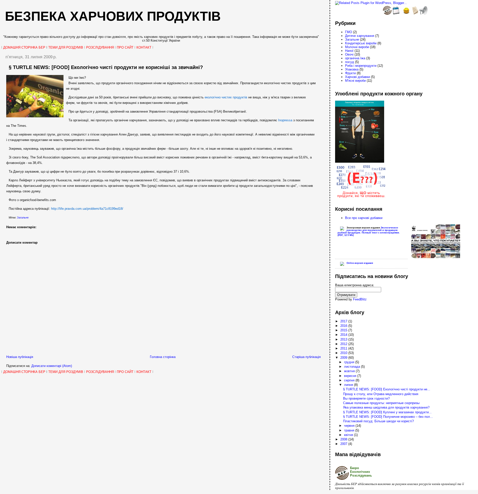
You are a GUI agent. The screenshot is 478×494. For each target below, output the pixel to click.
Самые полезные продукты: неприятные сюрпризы (381, 403)
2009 (344, 357)
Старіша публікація (306, 357)
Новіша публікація (19, 357)
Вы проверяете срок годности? (366, 398)
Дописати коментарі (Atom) (51, 366)
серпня (350, 380)
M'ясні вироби (355, 80)
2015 (344, 330)
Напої (349, 51)
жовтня (350, 371)
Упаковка (351, 69)
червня (350, 425)
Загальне (23, 217)
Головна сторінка (163, 357)
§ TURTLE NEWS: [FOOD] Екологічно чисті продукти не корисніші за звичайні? (106, 67)
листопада (352, 366)
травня (349, 430)
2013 (344, 339)
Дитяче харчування (359, 36)
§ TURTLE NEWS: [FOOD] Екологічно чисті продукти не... (386, 389)
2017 (344, 321)
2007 (344, 444)
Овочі (349, 54)
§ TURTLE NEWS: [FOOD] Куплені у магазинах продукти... (387, 412)
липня (349, 385)
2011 (344, 348)
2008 (344, 439)
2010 (344, 353)
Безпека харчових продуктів (113, 16)
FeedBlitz (360, 299)
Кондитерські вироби (360, 43)
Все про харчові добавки (363, 218)
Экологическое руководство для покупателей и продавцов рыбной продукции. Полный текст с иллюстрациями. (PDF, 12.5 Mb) (369, 231)
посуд (349, 62)
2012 (344, 344)
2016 (344, 326)
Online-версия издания (360, 263)
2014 (344, 335)
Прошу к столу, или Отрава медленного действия (380, 394)
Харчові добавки (357, 77)
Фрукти (350, 73)
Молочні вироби (357, 47)
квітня (349, 435)
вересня (350, 376)
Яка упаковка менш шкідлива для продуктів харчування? (386, 407)
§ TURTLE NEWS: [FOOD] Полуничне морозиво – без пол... (388, 417)
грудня (349, 362)
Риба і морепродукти (360, 66)
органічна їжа (355, 58)
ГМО (348, 32)
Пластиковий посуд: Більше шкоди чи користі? (378, 421)
